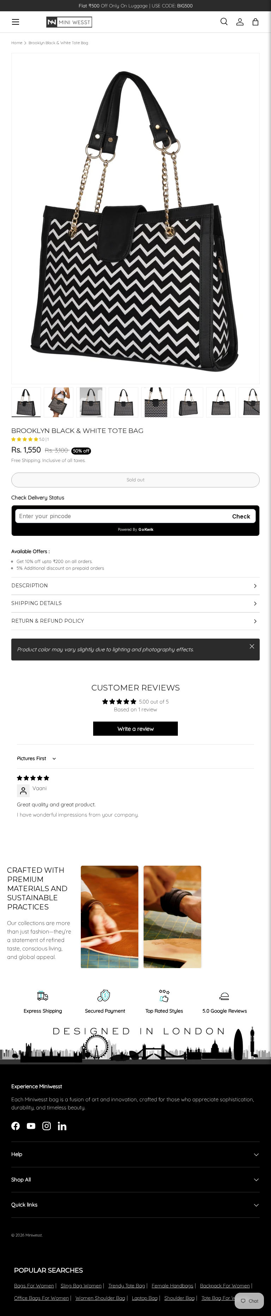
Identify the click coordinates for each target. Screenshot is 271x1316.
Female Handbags (172, 1285)
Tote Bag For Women (225, 1298)
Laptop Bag (145, 1298)
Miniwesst (33, 1235)
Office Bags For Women (41, 1298)
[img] (33, 778)
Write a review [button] (136, 728)
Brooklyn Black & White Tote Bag (58, 43)
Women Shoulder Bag (100, 1298)
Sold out (135, 479)
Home (16, 43)
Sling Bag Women (81, 1285)
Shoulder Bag (179, 1298)
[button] (25, 439)
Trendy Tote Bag (126, 1285)
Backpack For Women (225, 1285)
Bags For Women (34, 1285)
